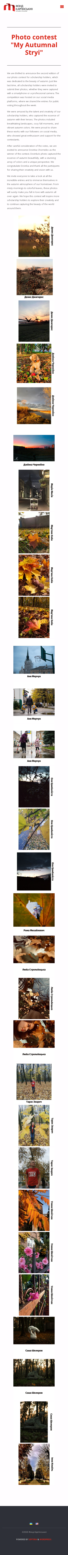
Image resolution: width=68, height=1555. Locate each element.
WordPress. (46, 1539)
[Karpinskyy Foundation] (17, 6)
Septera (32, 1539)
